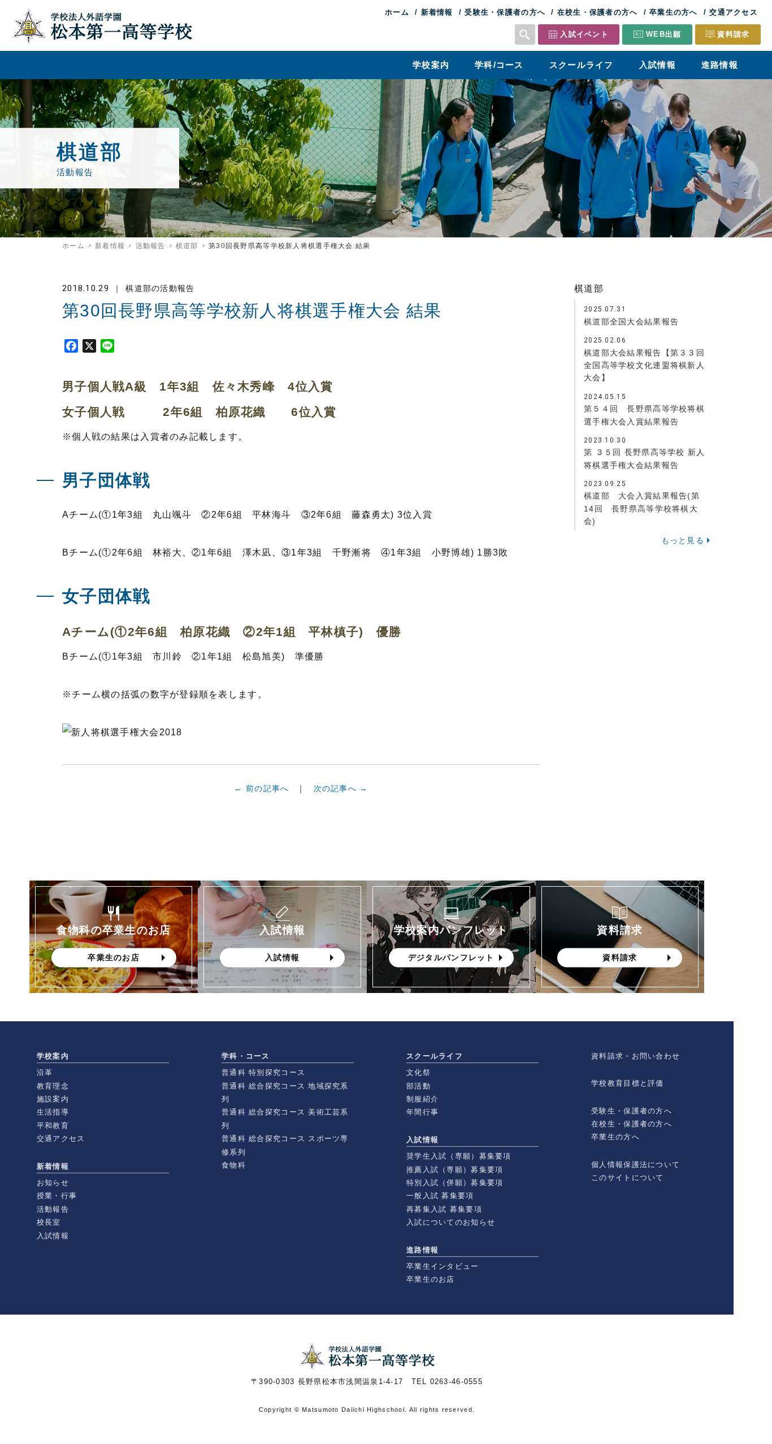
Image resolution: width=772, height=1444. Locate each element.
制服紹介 (422, 1099)
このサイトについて (627, 1177)
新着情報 (437, 12)
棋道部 (187, 246)
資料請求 (733, 34)
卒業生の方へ (673, 12)
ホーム (397, 12)
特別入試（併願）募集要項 (454, 1182)
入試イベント (584, 34)
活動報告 (151, 246)
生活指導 (53, 1112)
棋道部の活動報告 (159, 288)
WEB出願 (663, 34)
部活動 (418, 1086)
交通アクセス (733, 12)
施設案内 (53, 1099)
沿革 (45, 1072)
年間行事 (422, 1112)
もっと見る (682, 540)
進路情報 (719, 65)
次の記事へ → (341, 788)
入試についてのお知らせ (450, 1222)
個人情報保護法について (635, 1164)
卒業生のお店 (430, 1279)
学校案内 (431, 65)
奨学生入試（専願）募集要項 (458, 1156)
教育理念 (53, 1086)
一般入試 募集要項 (440, 1195)
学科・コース (246, 1056)
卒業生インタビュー (442, 1266)
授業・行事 (57, 1195)
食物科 (234, 1165)
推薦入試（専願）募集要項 (454, 1169)
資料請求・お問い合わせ (635, 1056)
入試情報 (657, 65)
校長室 (49, 1222)
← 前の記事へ (261, 788)
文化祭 (418, 1072)
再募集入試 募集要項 (444, 1209)
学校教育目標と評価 (627, 1083)
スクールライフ (581, 65)
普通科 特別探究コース (263, 1072)
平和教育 (53, 1125)
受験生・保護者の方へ (505, 12)
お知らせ (53, 1182)
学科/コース (499, 65)
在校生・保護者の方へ (597, 12)
